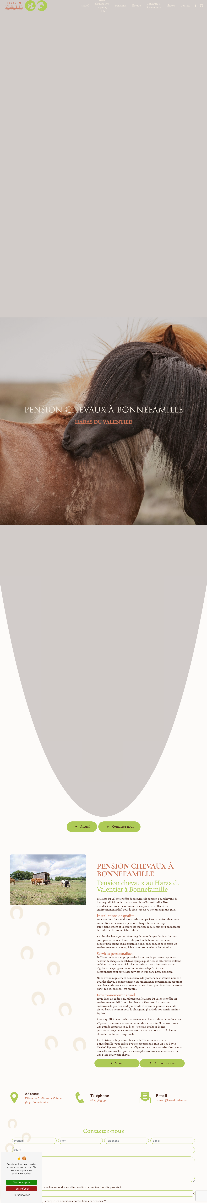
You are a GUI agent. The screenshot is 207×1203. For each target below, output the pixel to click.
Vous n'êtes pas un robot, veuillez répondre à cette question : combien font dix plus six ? (66, 1187)
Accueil (85, 827)
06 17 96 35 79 (98, 1100)
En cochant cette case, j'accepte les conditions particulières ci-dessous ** (60, 1201)
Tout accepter (21, 1182)
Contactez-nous (123, 827)
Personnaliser (21, 1195)
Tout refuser (21, 1188)
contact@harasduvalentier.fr (173, 1100)
